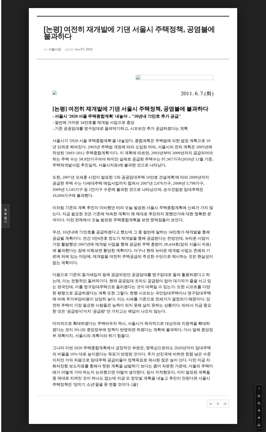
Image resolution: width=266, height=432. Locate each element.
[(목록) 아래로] (259, 417)
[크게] (259, 396)
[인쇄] (259, 425)
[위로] (259, 410)
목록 (5, 216)
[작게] (259, 403)
